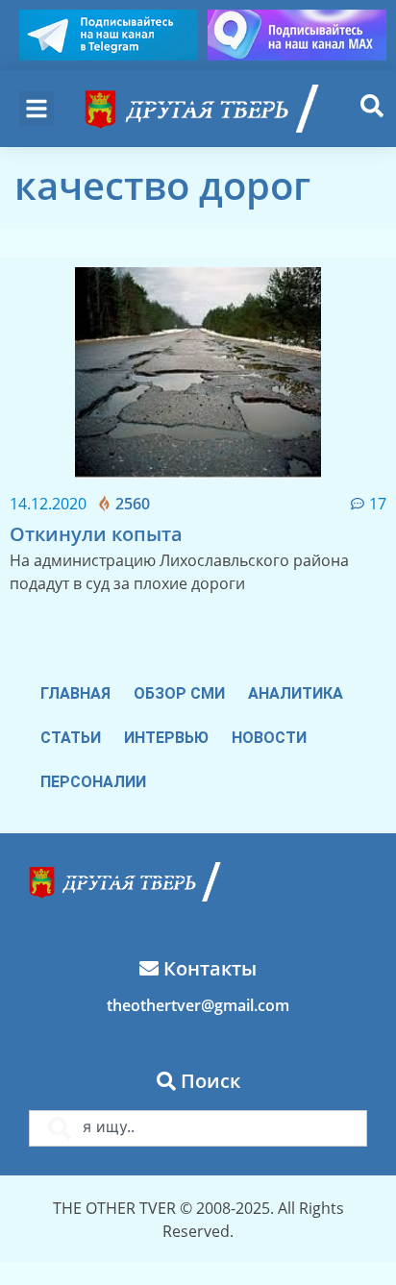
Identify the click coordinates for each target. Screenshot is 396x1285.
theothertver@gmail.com (198, 1005)
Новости (269, 738)
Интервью (166, 738)
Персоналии (93, 782)
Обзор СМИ (179, 693)
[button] (36, 108)
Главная (75, 693)
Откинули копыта (96, 534)
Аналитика (295, 693)
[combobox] (198, 1128)
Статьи (70, 738)
